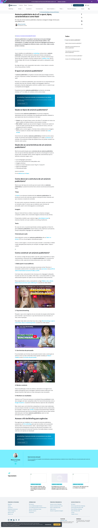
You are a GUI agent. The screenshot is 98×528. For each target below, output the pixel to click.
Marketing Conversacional (13, 509)
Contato (72, 512)
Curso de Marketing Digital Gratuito (35, 505)
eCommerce (10, 507)
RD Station (73, 504)
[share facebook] (82, 14)
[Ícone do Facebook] (19, 520)
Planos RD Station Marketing (76, 509)
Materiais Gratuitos (32, 510)
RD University (31, 504)
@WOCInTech (21, 173)
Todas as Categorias (12, 510)
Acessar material (21, 103)
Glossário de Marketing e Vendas (35, 509)
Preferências (48, 524)
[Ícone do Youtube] (11, 520)
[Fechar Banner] (92, 1)
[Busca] (89, 9)
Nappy (27, 173)
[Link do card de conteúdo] (38, 482)
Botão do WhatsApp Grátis (55, 507)
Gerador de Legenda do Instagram (56, 510)
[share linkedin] (82, 21)
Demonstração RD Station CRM (77, 507)
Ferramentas (31, 512)
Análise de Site (53, 509)
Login (88, 5)
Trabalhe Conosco (74, 514)
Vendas (9, 505)
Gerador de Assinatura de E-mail (56, 505)
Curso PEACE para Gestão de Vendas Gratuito (37, 507)
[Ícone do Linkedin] (13, 520)
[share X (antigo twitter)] (82, 18)
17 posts (15, 461)
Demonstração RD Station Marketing (78, 505)
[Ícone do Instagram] (8, 520)
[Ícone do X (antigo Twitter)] (16, 520)
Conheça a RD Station (78, 5)
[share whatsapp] (82, 24)
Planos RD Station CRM (75, 510)
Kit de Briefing (27, 424)
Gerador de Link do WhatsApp (56, 504)
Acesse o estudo (61, 1)
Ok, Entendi (57, 524)
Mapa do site (10, 514)
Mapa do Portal (11, 512)
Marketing (10, 504)
